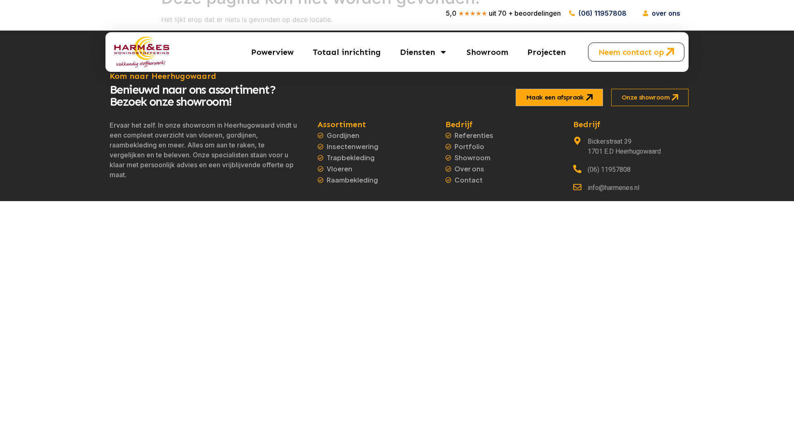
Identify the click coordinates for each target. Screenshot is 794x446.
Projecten (546, 52)
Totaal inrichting (347, 52)
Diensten (417, 52)
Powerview (272, 52)
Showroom (487, 52)
